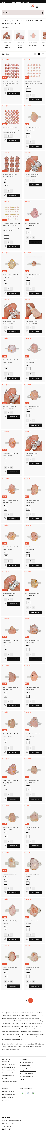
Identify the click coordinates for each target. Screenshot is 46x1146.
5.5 (6, 283)
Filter (7, 54)
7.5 (28, 136)
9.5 (28, 789)
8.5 (28, 369)
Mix (29, 90)
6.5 (28, 232)
